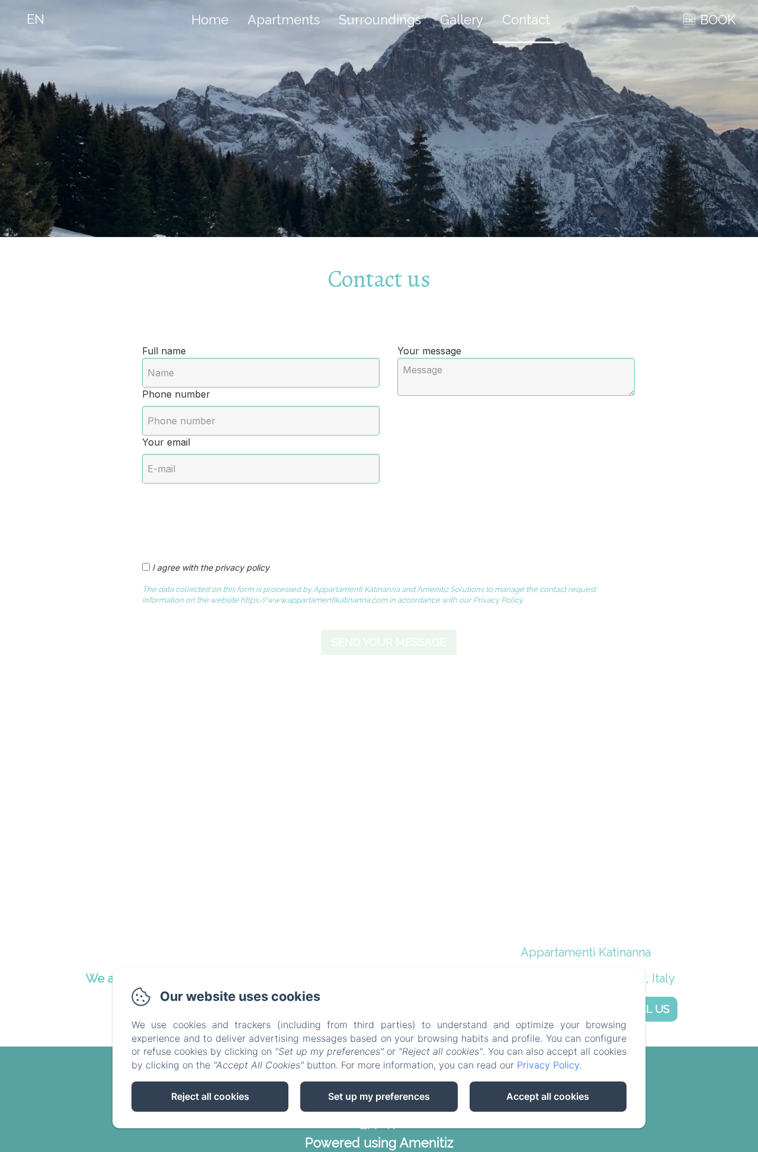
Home (210, 19)
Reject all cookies (210, 1096)
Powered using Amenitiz (379, 1142)
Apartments (284, 19)
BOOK (717, 19)
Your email (166, 442)
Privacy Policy (548, 1065)
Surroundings (380, 19)
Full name (164, 351)
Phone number (176, 394)
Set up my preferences (379, 1096)
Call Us (647, 1009)
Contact (526, 19)
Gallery (461, 19)
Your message (429, 351)
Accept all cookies (547, 1096)
